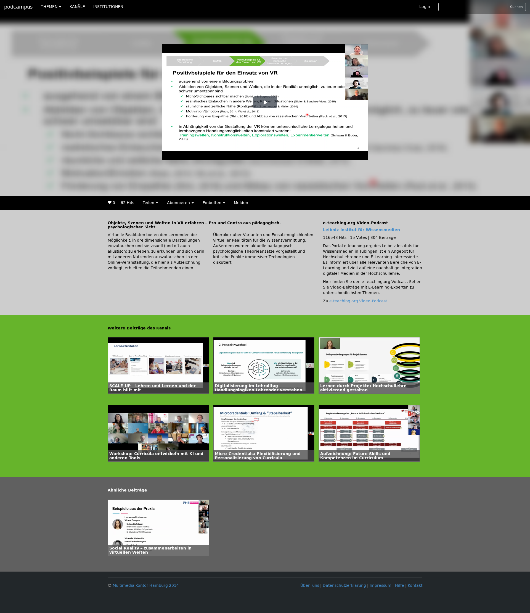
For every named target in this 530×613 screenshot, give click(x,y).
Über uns (309, 585)
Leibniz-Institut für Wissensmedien (361, 230)
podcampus (18, 7)
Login (424, 6)
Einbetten (212, 202)
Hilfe (399, 585)
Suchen (516, 7)
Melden (241, 202)
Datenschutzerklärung (344, 585)
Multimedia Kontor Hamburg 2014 (146, 585)
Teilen (149, 202)
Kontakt (415, 585)
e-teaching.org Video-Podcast (358, 301)
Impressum (380, 585)
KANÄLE (77, 6)
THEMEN (50, 6)
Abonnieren (179, 202)
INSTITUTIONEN (108, 6)
